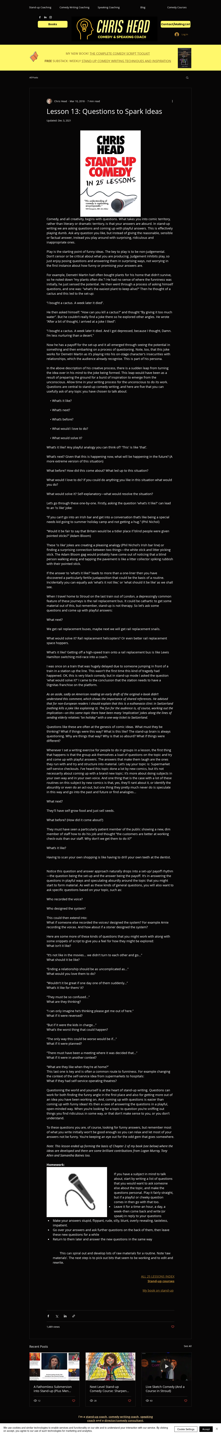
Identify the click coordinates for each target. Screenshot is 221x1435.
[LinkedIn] (45, 17)
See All (188, 1346)
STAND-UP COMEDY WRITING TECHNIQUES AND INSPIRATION (126, 61)
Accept (206, 1429)
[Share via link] (73, 1316)
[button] (187, 77)
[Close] (217, 1429)
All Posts (33, 77)
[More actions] (172, 101)
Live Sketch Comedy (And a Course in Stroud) (165, 1389)
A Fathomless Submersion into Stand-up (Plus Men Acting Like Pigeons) (53, 1389)
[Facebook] (40, 17)
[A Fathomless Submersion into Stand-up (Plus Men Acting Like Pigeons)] (54, 1366)
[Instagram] (51, 17)
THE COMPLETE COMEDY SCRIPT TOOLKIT (120, 53)
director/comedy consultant (123, 1420)
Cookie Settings (185, 1429)
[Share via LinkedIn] (65, 1316)
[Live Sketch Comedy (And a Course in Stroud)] (166, 1366)
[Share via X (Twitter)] (56, 1316)
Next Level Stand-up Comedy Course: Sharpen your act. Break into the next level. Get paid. (110, 1389)
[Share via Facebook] (48, 1316)
